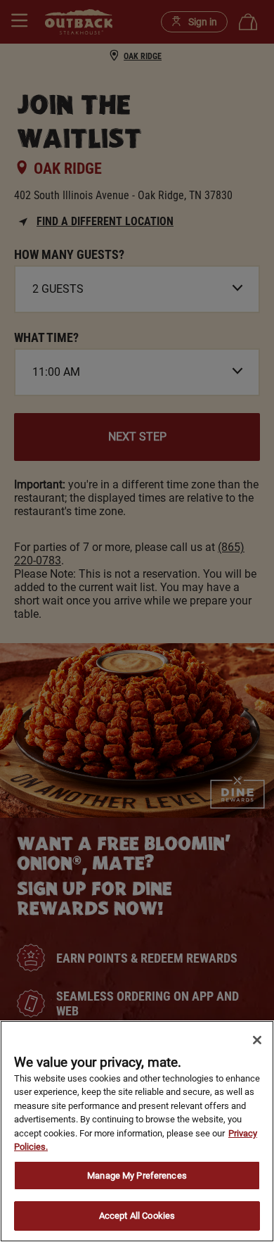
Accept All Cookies (137, 1215)
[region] (137, 1131)
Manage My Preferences (137, 1175)
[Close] (257, 1040)
